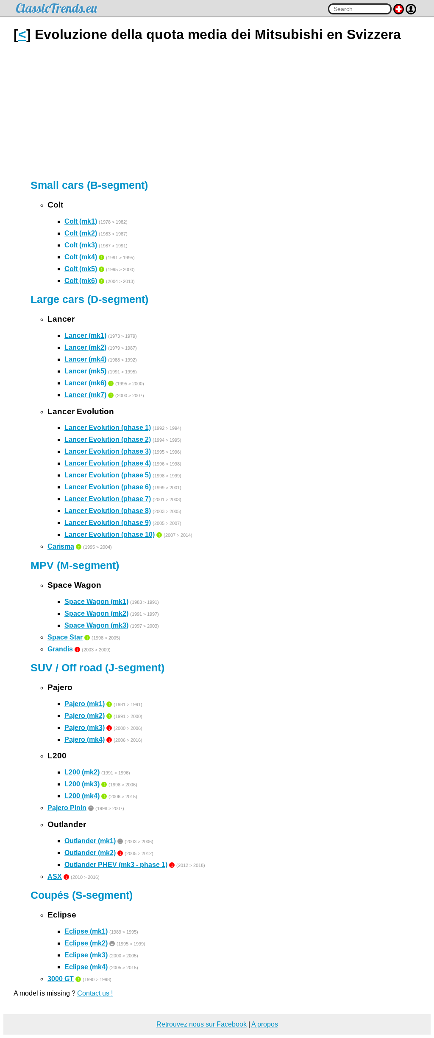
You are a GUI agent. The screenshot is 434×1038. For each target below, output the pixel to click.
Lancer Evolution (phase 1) (107, 427)
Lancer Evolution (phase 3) (107, 451)
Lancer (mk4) (85, 359)
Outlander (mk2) (90, 852)
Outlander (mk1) (90, 840)
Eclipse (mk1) (86, 931)
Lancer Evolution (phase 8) (107, 510)
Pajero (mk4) (84, 739)
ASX (54, 876)
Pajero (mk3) (84, 727)
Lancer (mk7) (85, 394)
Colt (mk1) (80, 221)
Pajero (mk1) (84, 703)
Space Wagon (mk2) (96, 613)
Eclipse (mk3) (86, 955)
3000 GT (60, 978)
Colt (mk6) (80, 280)
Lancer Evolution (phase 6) (107, 487)
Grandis (60, 649)
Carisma (60, 546)
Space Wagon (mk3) (96, 625)
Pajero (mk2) (84, 715)
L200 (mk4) (82, 796)
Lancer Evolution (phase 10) (109, 534)
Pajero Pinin (66, 807)
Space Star (65, 637)
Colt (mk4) (80, 257)
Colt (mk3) (80, 245)
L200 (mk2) (82, 772)
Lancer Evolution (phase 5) (107, 475)
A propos (264, 1024)
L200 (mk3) (82, 784)
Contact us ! (95, 993)
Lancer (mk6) (85, 383)
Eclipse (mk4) (86, 967)
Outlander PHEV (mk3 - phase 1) (115, 864)
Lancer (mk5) (85, 371)
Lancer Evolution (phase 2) (107, 439)
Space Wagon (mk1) (96, 601)
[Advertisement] (217, 110)
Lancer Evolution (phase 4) (107, 463)
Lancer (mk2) (85, 347)
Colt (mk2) (80, 233)
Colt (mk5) (80, 268)
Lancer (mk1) (85, 335)
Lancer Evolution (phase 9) (107, 522)
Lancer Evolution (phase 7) (107, 498)
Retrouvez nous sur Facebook (201, 1024)
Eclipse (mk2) (86, 943)
